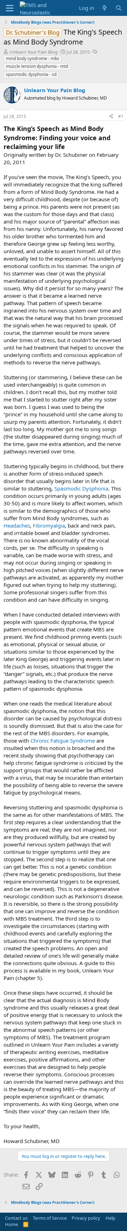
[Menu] (9, 8)
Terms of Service (50, 1218)
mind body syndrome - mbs (32, 58)
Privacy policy (86, 1218)
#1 (120, 116)
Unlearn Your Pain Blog (33, 52)
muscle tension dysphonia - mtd (37, 66)
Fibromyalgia (49, 525)
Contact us (16, 1218)
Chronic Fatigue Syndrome (62, 740)
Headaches (17, 525)
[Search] (119, 7)
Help (110, 1218)
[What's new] (104, 7)
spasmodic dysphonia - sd (31, 74)
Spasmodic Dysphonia (81, 488)
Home (11, 1224)
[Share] (111, 117)
